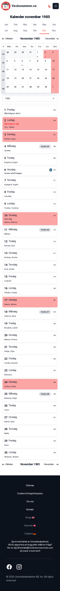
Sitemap (30, 485)
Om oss (30, 501)
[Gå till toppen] (54, 585)
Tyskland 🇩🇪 (30, 533)
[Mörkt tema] (50, 6)
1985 (7, 98)
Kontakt (30, 509)
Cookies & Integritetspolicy (30, 493)
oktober (9, 38)
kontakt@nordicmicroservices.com (36, 547)
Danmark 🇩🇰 (30, 525)
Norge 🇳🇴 (30, 517)
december (50, 38)
